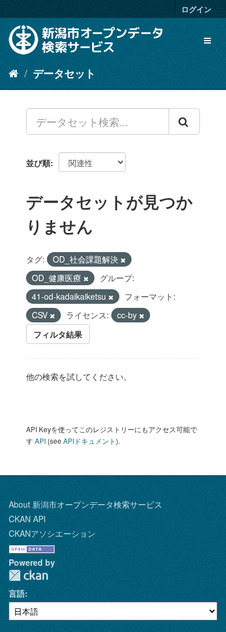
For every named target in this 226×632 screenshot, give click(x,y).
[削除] (123, 259)
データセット (64, 73)
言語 (17, 593)
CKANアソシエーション (52, 533)
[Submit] (184, 121)
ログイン (196, 9)
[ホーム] (14, 72)
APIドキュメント (89, 441)
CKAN (28, 575)
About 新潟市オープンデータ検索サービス (85, 504)
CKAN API (27, 519)
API (40, 441)
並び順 (38, 162)
